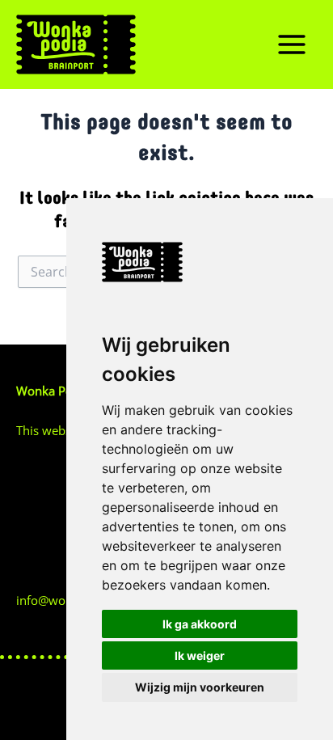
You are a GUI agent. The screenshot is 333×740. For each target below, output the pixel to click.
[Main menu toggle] (292, 44)
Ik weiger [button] (200, 655)
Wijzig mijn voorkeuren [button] (199, 687)
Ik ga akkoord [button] (199, 624)
